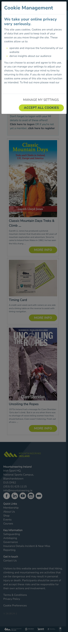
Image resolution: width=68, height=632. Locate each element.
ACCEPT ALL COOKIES (41, 108)
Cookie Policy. (12, 86)
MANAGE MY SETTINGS (41, 100)
